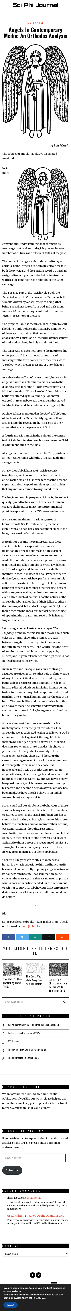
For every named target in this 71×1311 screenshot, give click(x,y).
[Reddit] (62, 937)
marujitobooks (30, 926)
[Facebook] (8, 937)
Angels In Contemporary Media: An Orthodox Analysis (35, 32)
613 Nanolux (13, 1041)
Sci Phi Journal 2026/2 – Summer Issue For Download (33, 1024)
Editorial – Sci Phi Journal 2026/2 (24, 1033)
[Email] (48, 937)
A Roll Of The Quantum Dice (46, 1215)
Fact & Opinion (35, 22)
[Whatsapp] (35, 937)
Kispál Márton (15, 1215)
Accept (10, 1304)
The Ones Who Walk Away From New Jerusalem (34, 980)
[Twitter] (22, 937)
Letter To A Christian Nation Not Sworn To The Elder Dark (58, 985)
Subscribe (12, 1170)
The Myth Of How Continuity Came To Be (12, 982)
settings (40, 1298)
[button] (64, 1001)
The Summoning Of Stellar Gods (23, 1057)
